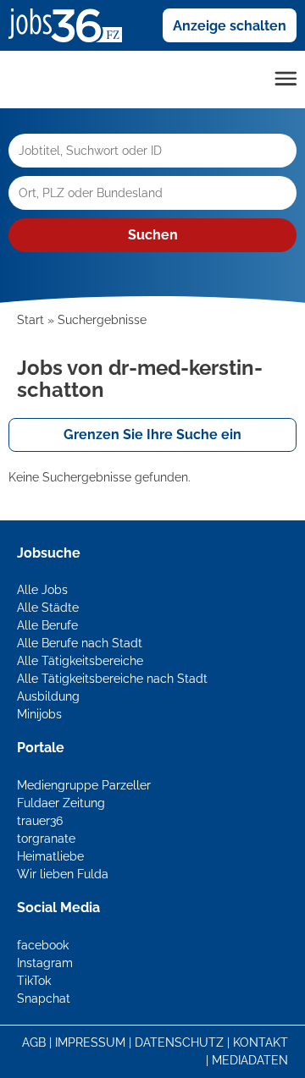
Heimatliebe (50, 856)
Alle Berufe (47, 625)
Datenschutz (179, 1042)
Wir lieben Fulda (62, 874)
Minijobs (39, 714)
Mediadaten (250, 1060)
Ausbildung (48, 696)
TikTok (34, 980)
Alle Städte (48, 607)
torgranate (46, 838)
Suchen (153, 235)
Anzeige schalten (229, 26)
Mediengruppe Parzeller (84, 785)
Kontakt (260, 1042)
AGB (34, 1042)
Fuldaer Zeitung (61, 803)
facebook (43, 945)
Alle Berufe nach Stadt (79, 643)
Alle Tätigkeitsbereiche (80, 661)
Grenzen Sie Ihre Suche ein (152, 434)
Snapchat (43, 998)
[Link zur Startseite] (71, 24)
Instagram (45, 963)
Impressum (90, 1042)
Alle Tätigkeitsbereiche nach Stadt (112, 678)
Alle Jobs (42, 590)
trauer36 (40, 821)
